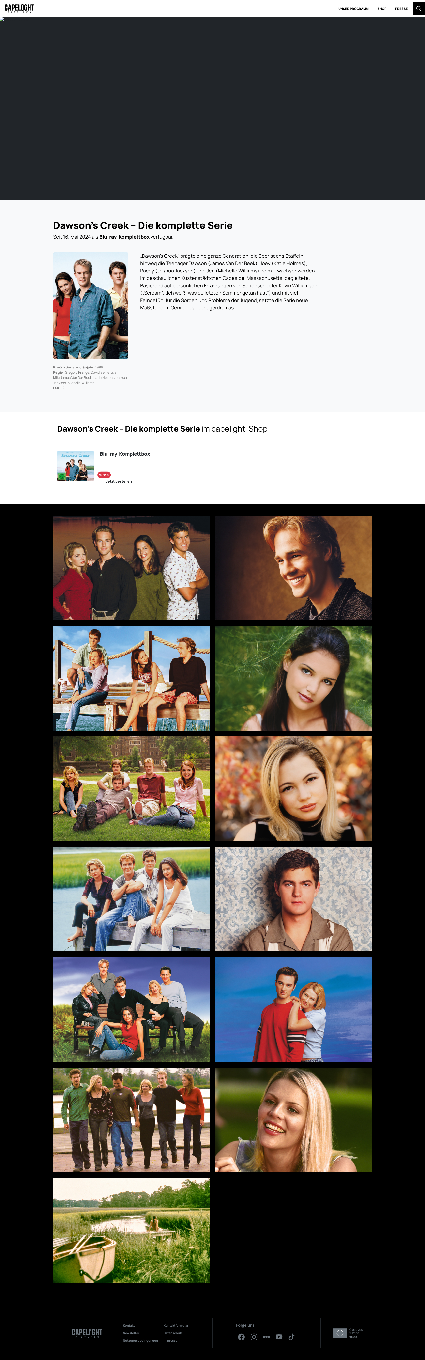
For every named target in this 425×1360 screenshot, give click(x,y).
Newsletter (131, 1333)
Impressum (172, 1340)
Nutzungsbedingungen (140, 1340)
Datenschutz (173, 1333)
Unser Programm (353, 8)
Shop (382, 8)
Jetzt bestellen (118, 479)
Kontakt (129, 1325)
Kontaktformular (176, 1325)
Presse (401, 8)
